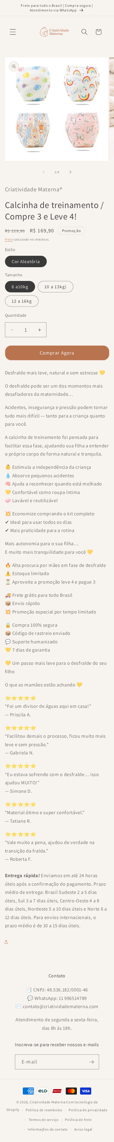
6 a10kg (20, 286)
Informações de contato (48, 1129)
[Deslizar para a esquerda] (43, 172)
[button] (13, 32)
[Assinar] (91, 1062)
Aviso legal (83, 1129)
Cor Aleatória (26, 261)
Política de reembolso (44, 1110)
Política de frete (78, 1119)
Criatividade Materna (47, 1102)
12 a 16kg (22, 301)
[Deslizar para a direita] (70, 172)
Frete (9, 239)
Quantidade (16, 315)
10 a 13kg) (55, 286)
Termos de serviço (44, 1119)
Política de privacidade (88, 1110)
